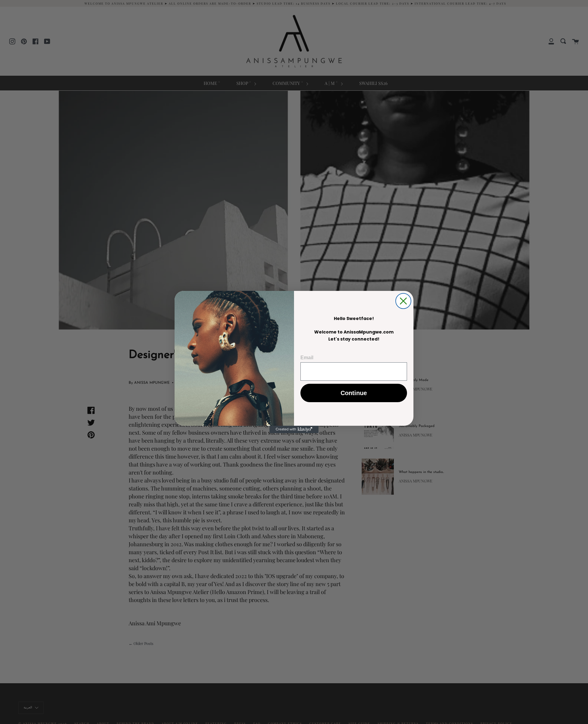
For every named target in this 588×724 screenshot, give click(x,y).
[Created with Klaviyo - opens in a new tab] (294, 429)
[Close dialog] (403, 301)
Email (306, 357)
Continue (354, 393)
